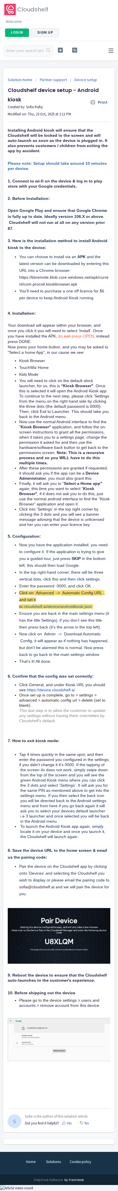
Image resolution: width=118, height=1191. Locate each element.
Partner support (53, 79)
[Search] (48, 51)
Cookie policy (80, 1161)
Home (31, 1161)
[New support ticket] (60, 50)
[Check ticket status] (75, 50)
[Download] (48, 609)
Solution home (20, 79)
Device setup (85, 79)
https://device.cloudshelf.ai (51, 690)
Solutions (53, 1161)
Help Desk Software (48, 1180)
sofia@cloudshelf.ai (36, 887)
